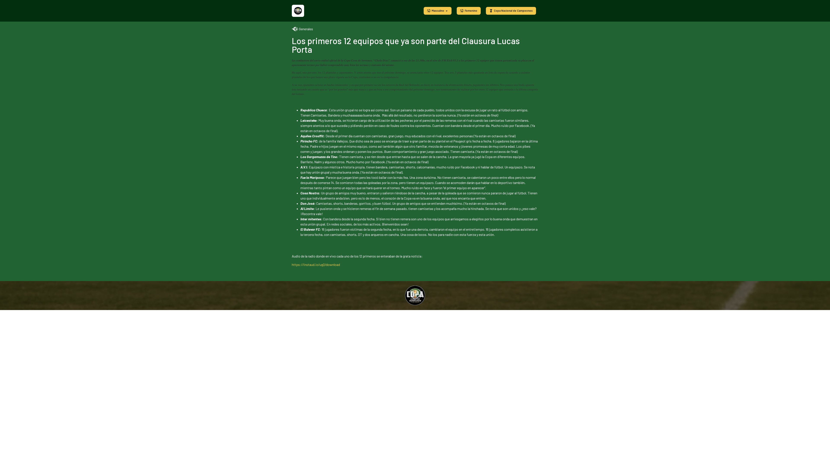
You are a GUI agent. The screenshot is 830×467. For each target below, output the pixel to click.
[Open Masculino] (446, 11)
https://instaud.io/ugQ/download (316, 264)
